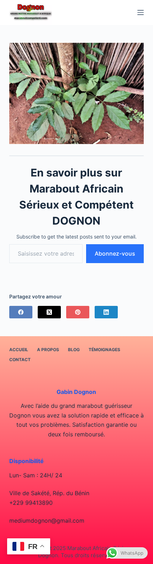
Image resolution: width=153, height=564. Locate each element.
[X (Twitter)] (49, 312)
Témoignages (104, 349)
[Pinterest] (77, 312)
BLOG (74, 349)
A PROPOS (48, 349)
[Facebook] (20, 312)
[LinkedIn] (106, 312)
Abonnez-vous (115, 253)
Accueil (18, 349)
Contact (20, 359)
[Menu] (140, 12)
